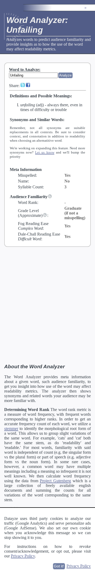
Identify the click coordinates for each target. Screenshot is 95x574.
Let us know (44, 152)
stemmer (11, 428)
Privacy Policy (23, 556)
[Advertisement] (47, 304)
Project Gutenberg (55, 481)
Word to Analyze (24, 69)
